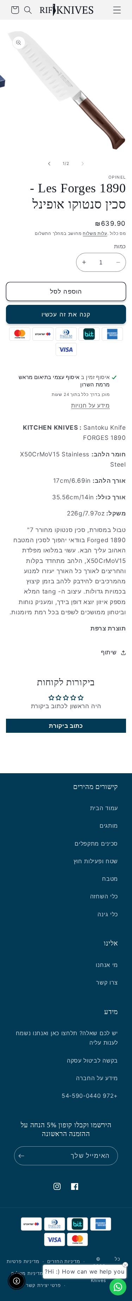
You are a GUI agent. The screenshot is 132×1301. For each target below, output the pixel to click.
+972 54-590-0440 (90, 1095)
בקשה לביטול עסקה (92, 1060)
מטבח (110, 878)
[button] (117, 10)
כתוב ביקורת (66, 725)
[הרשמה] (23, 1155)
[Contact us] (117, 1286)
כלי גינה (108, 914)
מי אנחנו (107, 964)
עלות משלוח (95, 233)
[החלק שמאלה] (82, 163)
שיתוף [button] (109, 652)
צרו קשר (107, 982)
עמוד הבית (104, 808)
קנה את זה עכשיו (66, 314)
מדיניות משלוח (27, 1273)
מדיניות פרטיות (23, 1261)
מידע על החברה (97, 1078)
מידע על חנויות (90, 405)
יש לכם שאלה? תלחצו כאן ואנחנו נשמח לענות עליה (67, 1038)
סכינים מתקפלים (96, 843)
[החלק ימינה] (49, 163)
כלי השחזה (104, 896)
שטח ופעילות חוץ (96, 861)
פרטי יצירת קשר (43, 1285)
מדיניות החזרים (63, 1261)
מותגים (109, 825)
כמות (120, 246)
